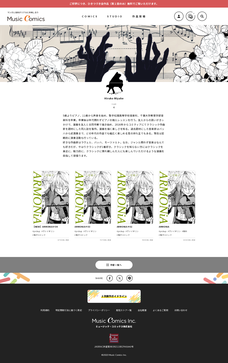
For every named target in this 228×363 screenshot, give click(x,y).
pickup (37, 231)
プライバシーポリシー (99, 310)
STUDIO (115, 16)
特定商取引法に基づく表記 (69, 310)
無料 (185, 231)
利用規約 (44, 310)
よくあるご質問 (160, 310)
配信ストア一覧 (124, 310)
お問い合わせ (181, 310)
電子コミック (40, 235)
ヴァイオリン (49, 231)
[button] (202, 16)
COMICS (90, 16)
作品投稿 (139, 16)
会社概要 (142, 310)
